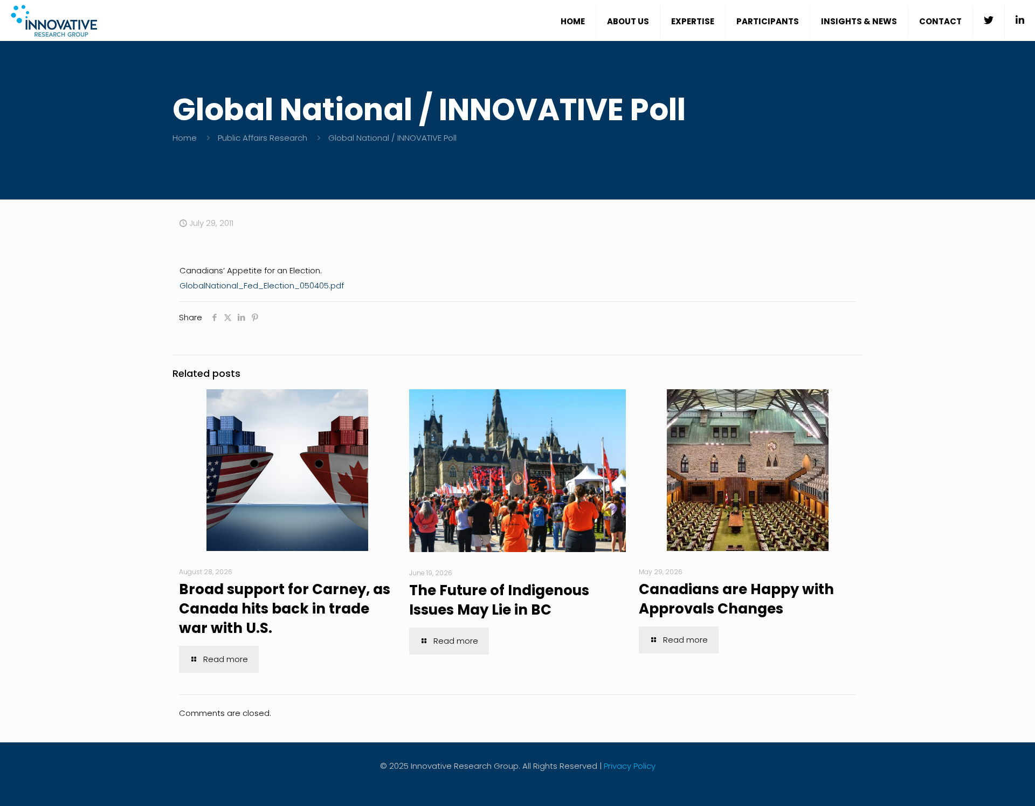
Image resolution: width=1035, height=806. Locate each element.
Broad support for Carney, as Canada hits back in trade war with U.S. (284, 609)
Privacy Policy (630, 765)
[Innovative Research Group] (54, 20)
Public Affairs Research (262, 137)
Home (184, 137)
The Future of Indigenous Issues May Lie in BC (499, 600)
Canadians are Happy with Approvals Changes (736, 599)
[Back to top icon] (983, 784)
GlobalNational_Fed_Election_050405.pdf (262, 285)
